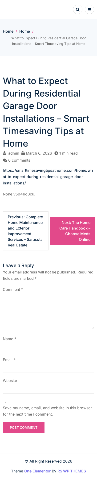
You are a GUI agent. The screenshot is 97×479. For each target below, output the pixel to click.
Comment (13, 289)
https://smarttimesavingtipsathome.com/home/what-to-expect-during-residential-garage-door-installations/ (48, 176)
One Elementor (37, 471)
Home (8, 31)
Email (9, 359)
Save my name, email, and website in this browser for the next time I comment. (47, 411)
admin (13, 153)
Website (10, 380)
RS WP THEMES (71, 471)
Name (9, 338)
